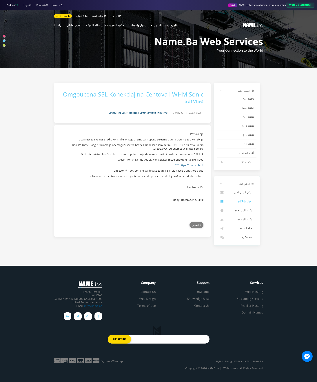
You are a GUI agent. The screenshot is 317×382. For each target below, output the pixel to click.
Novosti (56, 5)
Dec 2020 (248, 117)
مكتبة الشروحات (114, 25)
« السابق (196, 225)
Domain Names (252, 312)
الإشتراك (80, 16)
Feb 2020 (248, 144)
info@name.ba (93, 306)
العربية (115, 16)
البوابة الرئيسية (194, 112)
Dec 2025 (248, 99)
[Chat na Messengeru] (307, 356)
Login (26, 5)
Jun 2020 (248, 135)
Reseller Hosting (252, 306)
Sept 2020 (248, 126)
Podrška (10, 5)
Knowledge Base (198, 299)
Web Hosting (254, 292)
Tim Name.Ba (255, 361)
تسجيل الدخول (62, 16)
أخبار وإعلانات (137, 25)
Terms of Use (146, 306)
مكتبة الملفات (245, 219)
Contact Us (201, 306)
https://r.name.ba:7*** (189, 165)
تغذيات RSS (247, 162)
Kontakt (40, 5)
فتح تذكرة (248, 237)
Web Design (147, 299)
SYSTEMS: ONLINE (299, 5)
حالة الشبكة (93, 25)
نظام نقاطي (74, 25)
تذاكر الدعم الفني (244, 192)
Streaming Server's (250, 299)
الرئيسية (172, 25)
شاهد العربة (97, 16)
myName (203, 292)
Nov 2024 (248, 108)
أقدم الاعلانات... (245, 153)
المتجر (157, 25)
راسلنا (57, 25)
